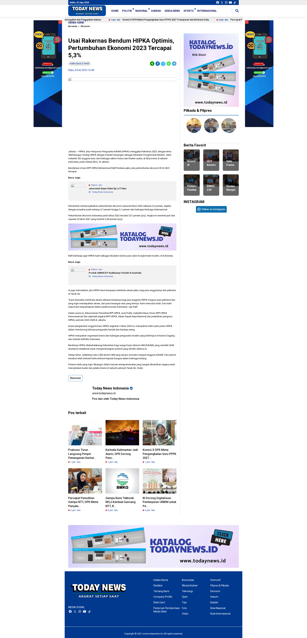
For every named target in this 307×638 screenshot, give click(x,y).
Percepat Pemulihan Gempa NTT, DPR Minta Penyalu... (83, 502)
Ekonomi (75, 378)
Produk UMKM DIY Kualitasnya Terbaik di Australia (115, 272)
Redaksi (158, 585)
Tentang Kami (161, 591)
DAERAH (156, 10)
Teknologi (187, 591)
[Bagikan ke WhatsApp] (168, 63)
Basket (214, 602)
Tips (184, 602)
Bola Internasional (220, 613)
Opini (185, 596)
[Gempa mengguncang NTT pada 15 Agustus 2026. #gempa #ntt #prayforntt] (197, 284)
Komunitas (188, 580)
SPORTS (189, 10)
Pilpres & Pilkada (219, 585)
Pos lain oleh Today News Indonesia (115, 398)
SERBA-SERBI (76, 22)
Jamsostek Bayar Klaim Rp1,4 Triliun (107, 188)
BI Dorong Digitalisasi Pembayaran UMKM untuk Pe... (159, 502)
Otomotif (215, 580)
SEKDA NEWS (172, 10)
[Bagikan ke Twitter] (163, 63)
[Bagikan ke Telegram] (173, 63)
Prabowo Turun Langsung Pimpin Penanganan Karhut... (82, 454)
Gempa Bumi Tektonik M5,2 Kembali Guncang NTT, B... (121, 502)
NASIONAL (141, 10)
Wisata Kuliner (190, 585)
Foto (184, 608)
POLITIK (127, 10)
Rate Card (159, 602)
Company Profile (163, 596)
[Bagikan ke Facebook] (157, 63)
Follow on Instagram (213, 209)
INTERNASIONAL (207, 10)
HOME (115, 10)
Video (185, 613)
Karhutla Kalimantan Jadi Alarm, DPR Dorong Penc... (122, 454)
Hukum (214, 596)
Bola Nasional (217, 608)
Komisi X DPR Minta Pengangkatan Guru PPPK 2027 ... (159, 454)
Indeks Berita (161, 580)
